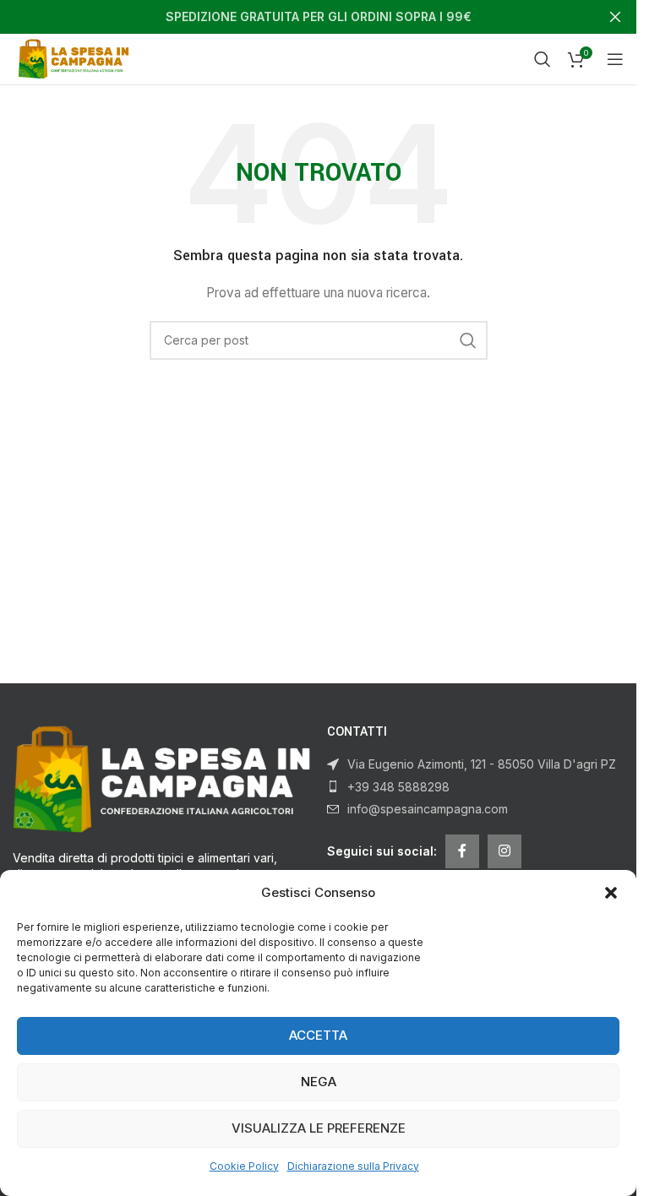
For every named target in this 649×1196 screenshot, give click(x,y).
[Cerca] (542, 59)
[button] (611, 892)
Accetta (318, 1035)
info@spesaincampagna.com (427, 809)
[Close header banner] (615, 17)
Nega (318, 1082)
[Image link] (161, 777)
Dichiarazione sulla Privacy (353, 1166)
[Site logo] (76, 58)
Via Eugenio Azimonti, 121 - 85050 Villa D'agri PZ (481, 764)
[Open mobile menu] (615, 59)
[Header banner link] (318, 17)
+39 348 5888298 (398, 787)
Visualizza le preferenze (319, 1128)
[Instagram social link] (504, 851)
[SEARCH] (468, 340)
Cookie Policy (244, 1166)
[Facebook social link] (462, 851)
